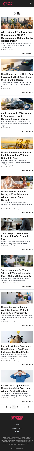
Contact (17, 424)
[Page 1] (3, 407)
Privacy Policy (17, 428)
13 (28, 407)
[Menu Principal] (30, 3)
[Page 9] (32, 407)
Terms (17, 432)
